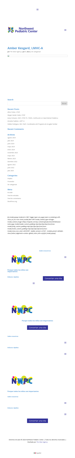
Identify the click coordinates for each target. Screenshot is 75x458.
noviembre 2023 (13, 153)
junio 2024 (11, 144)
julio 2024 (11, 141)
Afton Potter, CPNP (14, 112)
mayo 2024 (11, 147)
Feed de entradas (13, 195)
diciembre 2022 (12, 161)
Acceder (10, 192)
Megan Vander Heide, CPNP (16, 115)
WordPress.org (12, 201)
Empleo (10, 178)
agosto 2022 (12, 164)
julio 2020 (11, 171)
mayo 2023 (11, 156)
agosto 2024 (12, 138)
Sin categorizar (36, 52)
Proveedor (11, 181)
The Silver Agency (15, 52)
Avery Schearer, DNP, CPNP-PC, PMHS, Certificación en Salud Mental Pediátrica (33, 118)
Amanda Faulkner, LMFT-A (16, 121)
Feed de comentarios (14, 198)
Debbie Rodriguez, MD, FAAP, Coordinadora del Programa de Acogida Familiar (32, 124)
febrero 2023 (12, 158)
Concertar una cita (53, 278)
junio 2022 (11, 168)
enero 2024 (11, 150)
